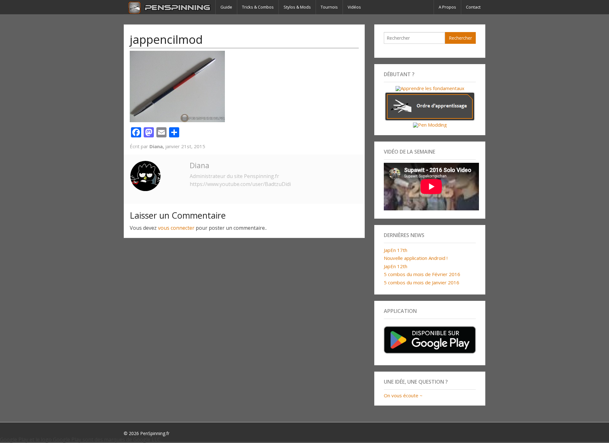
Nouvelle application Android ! (416, 258)
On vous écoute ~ (403, 395)
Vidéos (354, 7)
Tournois (329, 7)
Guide (226, 7)
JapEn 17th (395, 250)
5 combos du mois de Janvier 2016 (421, 282)
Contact (473, 7)
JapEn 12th (395, 266)
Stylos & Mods (297, 7)
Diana (199, 165)
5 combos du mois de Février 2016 (422, 274)
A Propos (447, 7)
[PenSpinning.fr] (169, 7)
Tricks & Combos (258, 7)
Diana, (157, 146)
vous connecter (176, 227)
